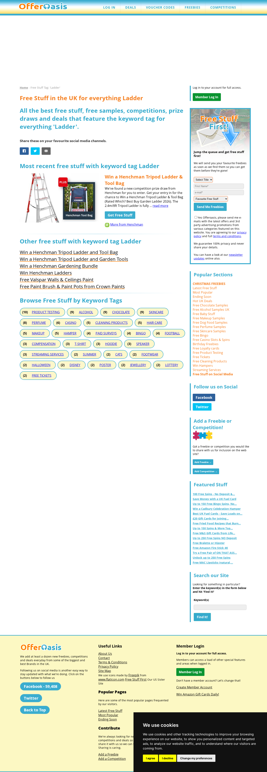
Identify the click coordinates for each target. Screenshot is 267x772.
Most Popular (203, 292)
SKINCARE (156, 312)
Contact (104, 658)
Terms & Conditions (112, 662)
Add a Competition (112, 759)
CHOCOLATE (121, 312)
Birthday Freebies (206, 344)
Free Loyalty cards (206, 348)
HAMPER (70, 333)
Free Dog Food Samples (210, 322)
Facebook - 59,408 (40, 686)
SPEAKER (142, 344)
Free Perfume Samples (209, 327)
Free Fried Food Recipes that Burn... (217, 523)
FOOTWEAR (150, 354)
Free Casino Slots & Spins (211, 340)
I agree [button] (150, 758)
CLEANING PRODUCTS (111, 323)
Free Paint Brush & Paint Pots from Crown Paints (72, 286)
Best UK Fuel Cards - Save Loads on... (217, 513)
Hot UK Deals (202, 301)
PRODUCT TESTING (46, 312)
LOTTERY (171, 365)
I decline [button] (167, 758)
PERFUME (39, 323)
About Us (105, 653)
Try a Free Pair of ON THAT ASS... (215, 553)
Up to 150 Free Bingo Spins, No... (215, 504)
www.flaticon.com (111, 679)
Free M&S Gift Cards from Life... (214, 533)
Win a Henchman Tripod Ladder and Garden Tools (74, 259)
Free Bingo (200, 335)
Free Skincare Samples (209, 331)
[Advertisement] (133, 52)
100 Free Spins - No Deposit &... (214, 494)
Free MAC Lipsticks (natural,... (213, 562)
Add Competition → (205, 471)
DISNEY (75, 365)
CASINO (70, 323)
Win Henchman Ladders (46, 272)
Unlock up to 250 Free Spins (211, 557)
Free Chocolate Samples (210, 305)
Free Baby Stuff (204, 314)
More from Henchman (126, 224)
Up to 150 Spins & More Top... (213, 528)
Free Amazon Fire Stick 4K (210, 548)
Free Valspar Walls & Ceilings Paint (56, 279)
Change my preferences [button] (196, 758)
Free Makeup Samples (209, 318)
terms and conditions (227, 236)
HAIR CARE (154, 323)
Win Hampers (203, 365)
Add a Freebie (108, 754)
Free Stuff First (136, 679)
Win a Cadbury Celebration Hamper (217, 509)
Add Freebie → (202, 462)
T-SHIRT (80, 344)
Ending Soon (202, 297)
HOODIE (111, 344)
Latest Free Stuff (205, 288)
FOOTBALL (172, 333)
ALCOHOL (86, 312)
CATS (118, 354)
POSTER (105, 365)
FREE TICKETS (41, 375)
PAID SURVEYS (106, 333)
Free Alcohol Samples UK (211, 309)
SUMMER (89, 354)
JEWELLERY (138, 365)
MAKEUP (38, 333)
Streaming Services (207, 370)
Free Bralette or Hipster (209, 543)
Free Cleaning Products (210, 361)
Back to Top (35, 710)
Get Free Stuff (120, 215)
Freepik (133, 675)
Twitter (202, 406)
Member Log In (206, 97)
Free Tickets (201, 357)
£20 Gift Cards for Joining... (211, 518)
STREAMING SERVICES (48, 354)
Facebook (204, 397)
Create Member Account (194, 687)
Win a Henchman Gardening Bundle (59, 266)
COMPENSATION (44, 344)
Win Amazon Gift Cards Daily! (197, 694)
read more (160, 206)
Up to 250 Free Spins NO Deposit (215, 538)
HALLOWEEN (41, 365)
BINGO (141, 333)
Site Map (104, 671)
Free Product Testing (208, 352)
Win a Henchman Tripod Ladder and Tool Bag (69, 252)
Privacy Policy (108, 666)
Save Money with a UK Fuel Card (214, 499)
